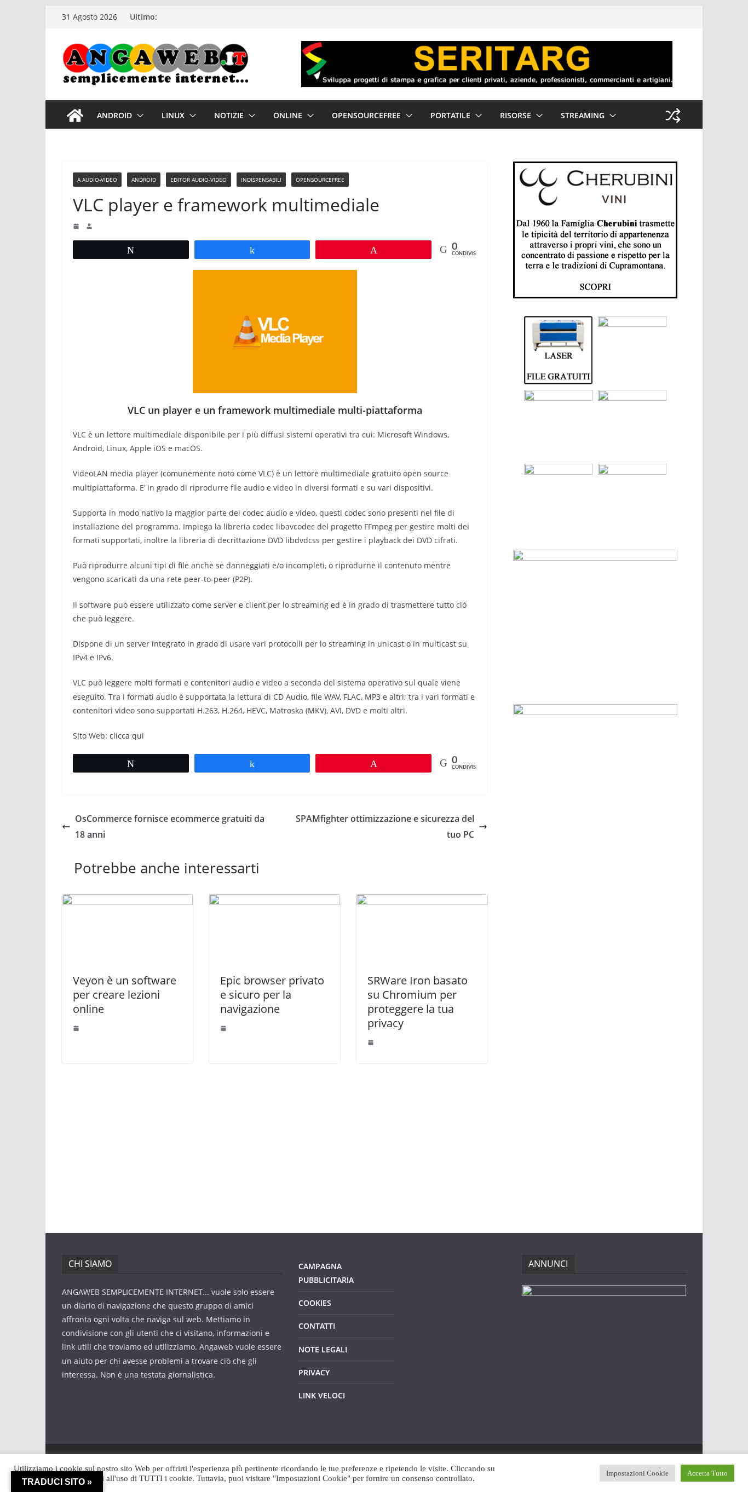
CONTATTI (316, 1326)
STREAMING (583, 115)
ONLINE (287, 115)
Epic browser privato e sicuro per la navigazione (272, 994)
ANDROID (114, 115)
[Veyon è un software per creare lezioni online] (127, 902)
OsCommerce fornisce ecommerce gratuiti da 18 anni (169, 826)
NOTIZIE (229, 115)
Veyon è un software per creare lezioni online (124, 994)
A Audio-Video (97, 179)
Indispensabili (261, 179)
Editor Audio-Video (198, 179)
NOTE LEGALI (322, 1349)
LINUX (173, 115)
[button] (138, 115)
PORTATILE (450, 115)
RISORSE (515, 115)
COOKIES (314, 1303)
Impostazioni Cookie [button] (637, 1473)
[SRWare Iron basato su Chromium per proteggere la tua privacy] (421, 902)
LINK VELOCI (321, 1395)
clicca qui (127, 735)
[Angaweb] (75, 115)
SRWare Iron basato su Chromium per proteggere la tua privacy (417, 1001)
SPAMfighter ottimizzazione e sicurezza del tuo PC (385, 826)
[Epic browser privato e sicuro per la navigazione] (274, 902)
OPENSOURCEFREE (366, 115)
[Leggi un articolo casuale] (673, 115)
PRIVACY (314, 1372)
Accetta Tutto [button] (707, 1473)
